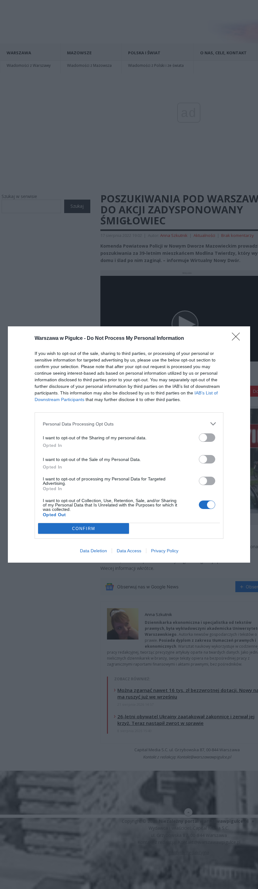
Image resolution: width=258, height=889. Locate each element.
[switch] (207, 437)
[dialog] (129, 444)
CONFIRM (83, 528)
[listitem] (129, 423)
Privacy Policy (164, 550)
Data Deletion (93, 550)
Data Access (129, 550)
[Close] (238, 339)
